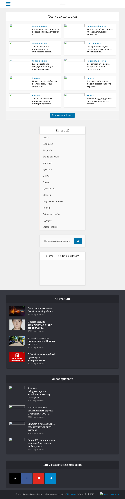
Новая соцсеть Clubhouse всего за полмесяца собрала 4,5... (44, 84)
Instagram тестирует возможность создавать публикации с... (99, 49)
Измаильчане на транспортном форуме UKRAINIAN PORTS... (40, 410)
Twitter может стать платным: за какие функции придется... (42, 101)
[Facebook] (26, 478)
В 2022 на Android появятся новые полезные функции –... (45, 32)
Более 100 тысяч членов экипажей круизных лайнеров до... (41, 443)
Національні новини (96, 26)
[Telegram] (50, 478)
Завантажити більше (62, 115)
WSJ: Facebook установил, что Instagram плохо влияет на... (100, 32)
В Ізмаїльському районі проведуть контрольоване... (41, 357)
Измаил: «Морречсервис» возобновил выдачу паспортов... (39, 393)
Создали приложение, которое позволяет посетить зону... (98, 66)
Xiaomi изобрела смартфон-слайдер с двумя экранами (42, 66)
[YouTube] (38, 478)
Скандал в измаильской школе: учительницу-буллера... (41, 426)
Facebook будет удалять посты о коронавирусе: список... (99, 101)
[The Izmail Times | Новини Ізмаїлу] (62, 3)
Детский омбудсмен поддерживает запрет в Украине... (99, 84)
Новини (36, 78)
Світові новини (39, 26)
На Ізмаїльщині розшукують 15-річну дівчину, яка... (40, 324)
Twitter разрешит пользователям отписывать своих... (42, 49)
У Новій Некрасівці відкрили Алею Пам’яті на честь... (41, 341)
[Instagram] (15, 478)
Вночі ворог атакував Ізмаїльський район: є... (41, 310)
